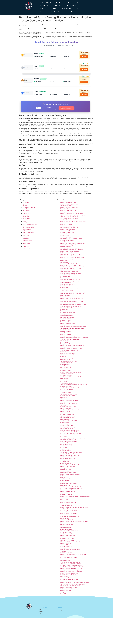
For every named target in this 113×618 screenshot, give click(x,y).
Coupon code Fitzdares (65, 318)
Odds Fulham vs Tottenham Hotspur (69, 510)
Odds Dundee (63, 436)
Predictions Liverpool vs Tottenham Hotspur (71, 348)
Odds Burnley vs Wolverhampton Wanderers (70, 565)
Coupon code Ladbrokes (66, 391)
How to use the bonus (27, 226)
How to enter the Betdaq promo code (69, 475)
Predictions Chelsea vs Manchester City (69, 446)
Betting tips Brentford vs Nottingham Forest (70, 306)
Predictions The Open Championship (69, 207)
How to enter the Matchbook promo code (70, 268)
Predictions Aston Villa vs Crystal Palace (70, 479)
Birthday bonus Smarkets (66, 592)
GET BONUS (84, 56)
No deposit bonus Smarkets (67, 232)
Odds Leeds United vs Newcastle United (70, 585)
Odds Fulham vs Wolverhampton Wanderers (70, 433)
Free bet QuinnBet (64, 419)
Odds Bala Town (64, 447)
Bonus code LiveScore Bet (66, 519)
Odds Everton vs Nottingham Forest (69, 218)
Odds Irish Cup (63, 296)
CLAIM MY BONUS (67, 108)
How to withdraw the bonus (29, 227)
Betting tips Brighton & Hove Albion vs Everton (71, 248)
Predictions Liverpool (65, 411)
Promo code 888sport (65, 504)
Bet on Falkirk (63, 356)
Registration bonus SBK (65, 408)
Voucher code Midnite (65, 460)
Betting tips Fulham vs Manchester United (70, 562)
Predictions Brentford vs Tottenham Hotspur (71, 568)
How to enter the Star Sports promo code (70, 254)
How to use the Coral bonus (67, 540)
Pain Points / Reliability (28, 232)
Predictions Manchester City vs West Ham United (72, 345)
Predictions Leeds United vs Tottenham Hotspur (72, 213)
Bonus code (25, 212)
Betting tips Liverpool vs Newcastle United (70, 265)
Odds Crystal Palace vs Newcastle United (70, 541)
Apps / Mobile (25, 202)
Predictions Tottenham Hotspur (67, 229)
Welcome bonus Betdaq (65, 235)
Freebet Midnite (64, 378)
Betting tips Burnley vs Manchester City (69, 289)
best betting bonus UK (65, 282)
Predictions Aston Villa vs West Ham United (70, 372)
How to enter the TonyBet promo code (69, 588)
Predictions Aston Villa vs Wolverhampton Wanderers (73, 267)
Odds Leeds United (64, 340)
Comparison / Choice (27, 215)
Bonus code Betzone (65, 560)
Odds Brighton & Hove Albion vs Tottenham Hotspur (73, 304)
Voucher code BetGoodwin (66, 315)
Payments (24, 234)
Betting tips (25, 208)
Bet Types (24, 205)
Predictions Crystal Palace (66, 259)
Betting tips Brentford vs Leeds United (69, 430)
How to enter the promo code (29, 224)
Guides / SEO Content (27, 223)
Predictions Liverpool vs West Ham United (70, 486)
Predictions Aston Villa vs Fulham (68, 406)
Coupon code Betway (65, 555)
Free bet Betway (64, 351)
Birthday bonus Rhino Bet (66, 494)
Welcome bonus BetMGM (66, 505)
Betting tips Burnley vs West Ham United (70, 549)
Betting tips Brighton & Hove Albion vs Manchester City (73, 384)
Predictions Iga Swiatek (65, 237)
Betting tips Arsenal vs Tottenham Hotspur (70, 563)
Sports (24, 245)
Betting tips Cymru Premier (66, 224)
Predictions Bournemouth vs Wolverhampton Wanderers (73, 292)
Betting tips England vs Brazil (67, 398)
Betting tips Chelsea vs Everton (67, 427)
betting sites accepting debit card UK (69, 271)
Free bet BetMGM (64, 260)
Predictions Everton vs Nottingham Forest (70, 455)
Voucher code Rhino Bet (66, 444)
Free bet (24, 219)
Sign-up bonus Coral (65, 278)
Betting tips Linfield (64, 545)
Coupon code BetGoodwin (66, 290)
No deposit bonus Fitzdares (67, 240)
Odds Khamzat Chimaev (66, 270)
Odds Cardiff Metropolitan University (69, 557)
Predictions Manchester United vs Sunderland (71, 453)
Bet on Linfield (63, 413)
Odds (23, 230)
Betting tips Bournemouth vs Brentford (69, 339)
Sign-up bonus (26, 243)
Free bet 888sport (64, 499)
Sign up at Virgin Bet (65, 322)
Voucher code (25, 246)
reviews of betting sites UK (66, 590)
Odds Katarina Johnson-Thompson (68, 361)
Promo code (25, 238)
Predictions (25, 237)
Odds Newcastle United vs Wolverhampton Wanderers (73, 215)
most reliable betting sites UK (67, 317)
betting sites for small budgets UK (68, 441)
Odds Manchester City (65, 532)
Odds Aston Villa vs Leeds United (68, 435)
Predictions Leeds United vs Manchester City (71, 376)
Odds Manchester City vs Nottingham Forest (71, 238)
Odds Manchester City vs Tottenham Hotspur (71, 452)
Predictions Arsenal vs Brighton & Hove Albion (71, 358)
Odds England (63, 512)
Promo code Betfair (64, 234)
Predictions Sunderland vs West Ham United (71, 571)
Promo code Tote (64, 309)
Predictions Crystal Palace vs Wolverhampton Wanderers (74, 521)
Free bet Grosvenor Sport (66, 365)
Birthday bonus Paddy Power (67, 538)
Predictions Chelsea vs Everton (67, 491)
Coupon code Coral (65, 461)
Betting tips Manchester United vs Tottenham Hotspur (73, 221)
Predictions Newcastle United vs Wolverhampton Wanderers (75, 496)
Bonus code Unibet (64, 449)
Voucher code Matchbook (66, 373)
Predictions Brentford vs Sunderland (69, 573)
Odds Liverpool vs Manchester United (69, 579)
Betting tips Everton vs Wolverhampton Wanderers (72, 314)
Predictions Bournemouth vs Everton (69, 431)
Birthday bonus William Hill (66, 370)
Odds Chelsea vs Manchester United (69, 530)
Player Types (25, 235)
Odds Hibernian (63, 593)
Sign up (24, 241)
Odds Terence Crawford (66, 307)
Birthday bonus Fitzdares (66, 552)
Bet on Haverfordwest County (67, 383)
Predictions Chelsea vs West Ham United (70, 387)
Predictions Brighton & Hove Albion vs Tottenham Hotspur (74, 507)
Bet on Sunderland (64, 287)
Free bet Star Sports (65, 359)
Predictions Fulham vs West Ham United (70, 251)
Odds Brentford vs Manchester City (68, 394)
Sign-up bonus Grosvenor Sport (68, 472)
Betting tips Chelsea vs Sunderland (68, 325)
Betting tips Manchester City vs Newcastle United (72, 293)
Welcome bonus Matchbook (67, 581)
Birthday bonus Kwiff (65, 343)
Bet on (24, 204)
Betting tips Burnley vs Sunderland (68, 212)
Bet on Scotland (64, 508)
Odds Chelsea (63, 381)
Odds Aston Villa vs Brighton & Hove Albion (70, 464)
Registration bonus (27, 240)
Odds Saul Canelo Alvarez (66, 303)
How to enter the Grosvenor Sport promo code (71, 301)
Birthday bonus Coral (65, 482)
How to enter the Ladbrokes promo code (70, 279)
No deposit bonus (26, 229)
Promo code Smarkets (65, 320)
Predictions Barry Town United (67, 395)
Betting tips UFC (64, 548)
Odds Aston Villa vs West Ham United (69, 227)
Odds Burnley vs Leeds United (67, 312)
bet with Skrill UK (64, 342)
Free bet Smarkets (64, 333)
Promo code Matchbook (66, 497)
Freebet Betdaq (63, 397)
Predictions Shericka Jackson (67, 219)
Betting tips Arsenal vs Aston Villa (68, 210)
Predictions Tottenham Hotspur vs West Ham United (73, 554)
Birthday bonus (26, 210)
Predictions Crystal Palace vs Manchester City (71, 223)
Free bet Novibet (64, 300)
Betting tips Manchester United (67, 284)
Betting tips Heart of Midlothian (67, 353)
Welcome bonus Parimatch (66, 425)
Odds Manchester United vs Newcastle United (71, 566)
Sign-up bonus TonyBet (65, 469)
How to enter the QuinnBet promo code (69, 516)
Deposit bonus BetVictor (66, 546)
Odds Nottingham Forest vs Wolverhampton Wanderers (73, 584)
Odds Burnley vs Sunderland (67, 414)
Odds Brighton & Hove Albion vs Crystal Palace (71, 249)
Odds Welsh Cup (64, 424)
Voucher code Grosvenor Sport (67, 458)
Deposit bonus (26, 218)
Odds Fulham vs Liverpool (66, 389)
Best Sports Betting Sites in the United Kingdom (52, 2)
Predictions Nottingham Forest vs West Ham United (72, 243)
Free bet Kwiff (63, 380)
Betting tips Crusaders (65, 334)
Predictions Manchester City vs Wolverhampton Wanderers (74, 582)
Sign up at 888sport (65, 295)
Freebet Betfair (63, 537)
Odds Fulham (63, 501)
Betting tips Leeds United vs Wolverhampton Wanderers (73, 438)
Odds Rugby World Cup (65, 276)
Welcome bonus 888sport (66, 230)
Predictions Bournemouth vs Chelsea (69, 400)
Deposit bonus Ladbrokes (66, 205)
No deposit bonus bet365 (66, 490)
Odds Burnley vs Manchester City (68, 439)
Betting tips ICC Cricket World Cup (68, 403)
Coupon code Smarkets (65, 392)
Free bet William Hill (65, 485)
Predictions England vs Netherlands (68, 202)
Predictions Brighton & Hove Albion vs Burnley (71, 298)
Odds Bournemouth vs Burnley (67, 417)
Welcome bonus (26, 248)
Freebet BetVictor (64, 477)
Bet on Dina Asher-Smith (66, 386)
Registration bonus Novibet (66, 524)
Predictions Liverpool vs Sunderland (69, 204)
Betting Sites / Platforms (28, 207)
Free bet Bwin (63, 241)
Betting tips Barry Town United (67, 354)
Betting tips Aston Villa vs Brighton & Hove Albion (72, 336)
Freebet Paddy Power (65, 518)
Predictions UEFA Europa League (68, 226)
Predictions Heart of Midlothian (67, 535)
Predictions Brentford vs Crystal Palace (69, 420)
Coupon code (25, 216)
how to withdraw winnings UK (67, 274)
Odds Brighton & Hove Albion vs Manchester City (72, 328)
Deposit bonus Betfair (65, 442)
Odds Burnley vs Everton (66, 577)
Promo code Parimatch (65, 450)
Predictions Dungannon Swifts (67, 323)
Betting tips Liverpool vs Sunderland (69, 350)
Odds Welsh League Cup (66, 559)
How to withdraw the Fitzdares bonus (69, 252)
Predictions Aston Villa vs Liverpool (68, 483)
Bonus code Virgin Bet (65, 527)
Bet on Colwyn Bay (64, 480)
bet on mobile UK (64, 515)
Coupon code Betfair (65, 329)
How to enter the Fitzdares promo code (70, 281)
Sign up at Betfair (64, 576)
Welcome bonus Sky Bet (66, 529)
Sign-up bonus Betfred (65, 246)
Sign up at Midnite (64, 311)
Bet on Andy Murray (65, 364)
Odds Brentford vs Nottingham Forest (69, 245)
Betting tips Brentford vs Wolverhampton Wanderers (73, 326)
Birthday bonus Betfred (65, 285)
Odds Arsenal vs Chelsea (66, 375)
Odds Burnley (63, 405)
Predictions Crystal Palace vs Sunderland (70, 474)
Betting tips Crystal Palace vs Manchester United (72, 257)
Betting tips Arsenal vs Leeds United (69, 216)
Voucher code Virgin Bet (66, 362)
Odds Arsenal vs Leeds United (67, 416)
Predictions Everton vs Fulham (67, 457)
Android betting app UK (66, 534)
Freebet (24, 221)
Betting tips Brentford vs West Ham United (70, 273)
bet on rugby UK (64, 468)
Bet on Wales (63, 551)
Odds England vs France (66, 402)
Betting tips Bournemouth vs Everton (69, 513)
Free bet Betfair (63, 369)
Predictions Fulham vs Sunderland (68, 466)
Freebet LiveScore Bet (65, 471)
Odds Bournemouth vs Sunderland (68, 263)
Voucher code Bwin (64, 262)
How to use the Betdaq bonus (67, 523)
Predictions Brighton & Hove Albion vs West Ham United (74, 337)
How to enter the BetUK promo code (69, 256)
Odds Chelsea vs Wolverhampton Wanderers (71, 488)
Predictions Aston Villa (65, 543)
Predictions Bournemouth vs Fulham (68, 587)
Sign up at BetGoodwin (65, 367)
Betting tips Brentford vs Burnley (68, 502)
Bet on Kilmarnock (64, 422)
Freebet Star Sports (65, 493)
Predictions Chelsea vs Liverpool (68, 574)
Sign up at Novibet (64, 208)
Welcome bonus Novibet (66, 463)
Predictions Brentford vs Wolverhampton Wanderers (72, 409)
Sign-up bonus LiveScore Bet (67, 331)
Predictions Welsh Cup (65, 526)
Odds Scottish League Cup (66, 428)
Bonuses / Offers (26, 213)
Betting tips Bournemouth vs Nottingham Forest (71, 570)
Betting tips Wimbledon (65, 347)
